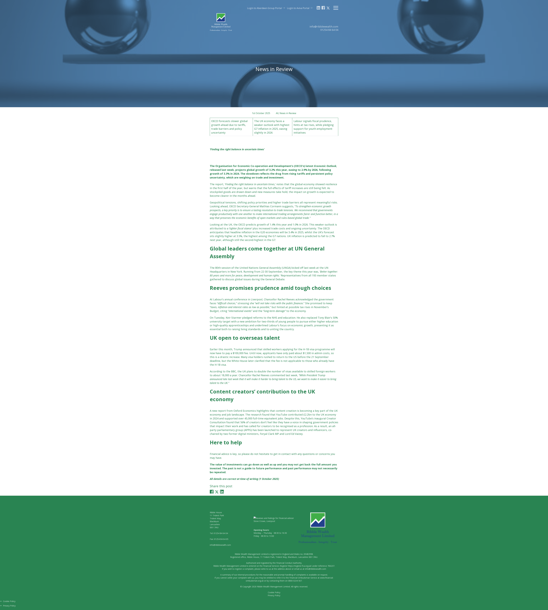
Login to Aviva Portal (298, 8)
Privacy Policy (274, 595)
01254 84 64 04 (329, 30)
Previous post (240, 500)
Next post (310, 500)
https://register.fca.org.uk (299, 566)
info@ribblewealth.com (324, 26)
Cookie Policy (274, 592)
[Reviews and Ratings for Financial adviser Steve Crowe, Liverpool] (274, 521)
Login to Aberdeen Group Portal (264, 8)
